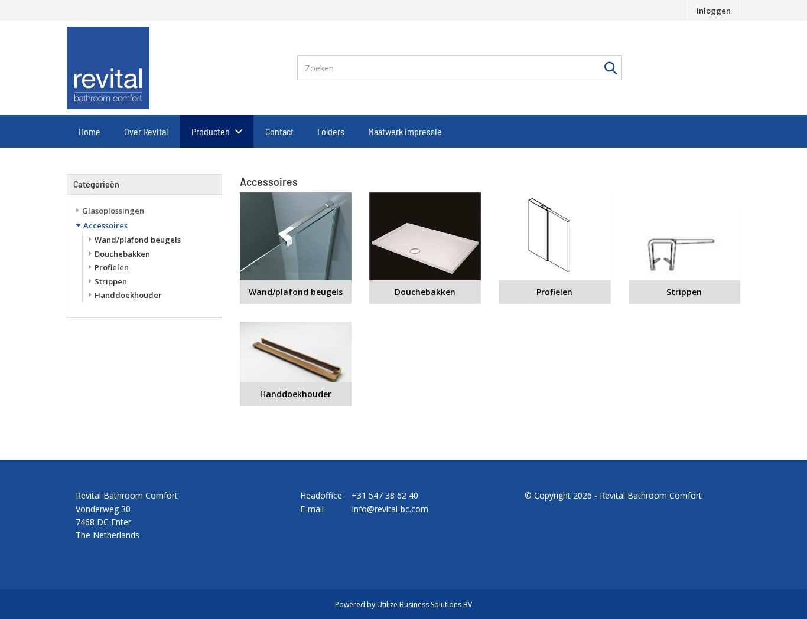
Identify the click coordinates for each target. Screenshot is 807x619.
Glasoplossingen (113, 210)
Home (89, 131)
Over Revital (146, 131)
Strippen (111, 281)
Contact (279, 131)
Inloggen (714, 10)
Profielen (112, 267)
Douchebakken (122, 253)
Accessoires (105, 225)
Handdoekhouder (128, 295)
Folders (330, 131)
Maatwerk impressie (405, 131)
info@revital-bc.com (390, 509)
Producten (210, 131)
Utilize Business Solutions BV (424, 605)
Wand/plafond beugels (138, 239)
